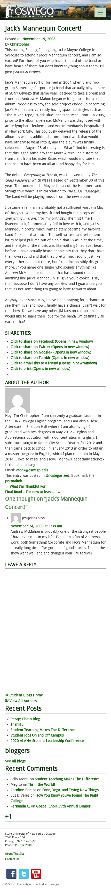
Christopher (19, 44)
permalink (13, 481)
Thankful (18, 724)
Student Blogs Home (26, 695)
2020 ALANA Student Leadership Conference (47, 741)
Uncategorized (57, 475)
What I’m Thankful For (25, 486)
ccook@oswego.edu (32, 470)
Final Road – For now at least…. (33, 492)
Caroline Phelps (23, 790)
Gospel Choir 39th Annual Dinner (63, 806)
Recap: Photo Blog (25, 719)
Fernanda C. (20, 806)
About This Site (14, 853)
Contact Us (12, 859)
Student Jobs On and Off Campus (37, 735)
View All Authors (23, 701)
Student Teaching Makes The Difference (43, 730)
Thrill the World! (41, 784)
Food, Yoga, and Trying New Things (70, 790)
